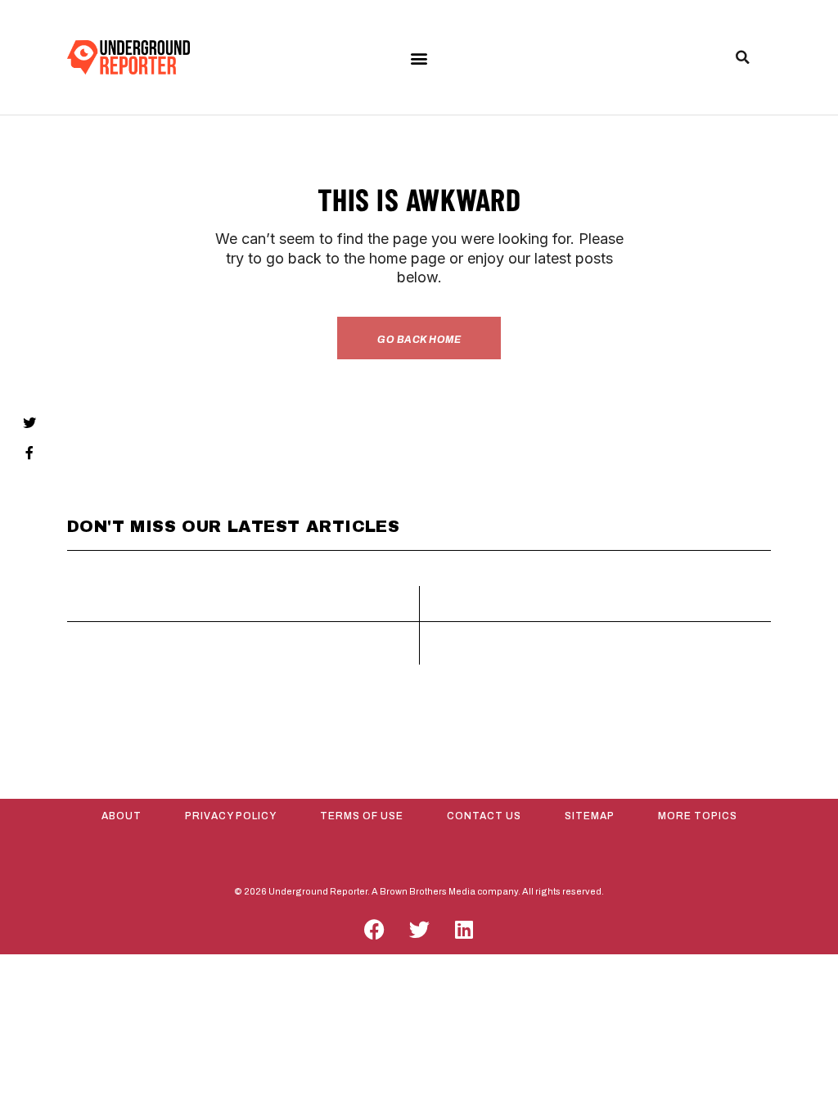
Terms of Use (361, 816)
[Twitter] (419, 928)
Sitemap (590, 816)
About (121, 816)
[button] (418, 57)
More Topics (697, 816)
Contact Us (484, 816)
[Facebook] (374, 928)
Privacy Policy (231, 816)
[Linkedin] (464, 928)
